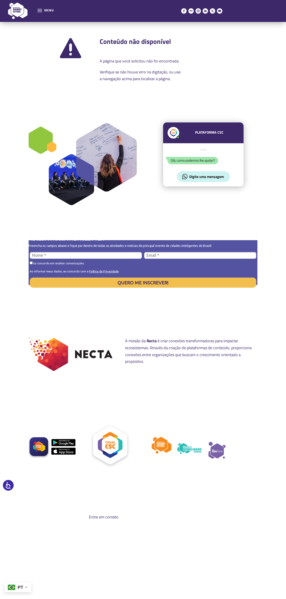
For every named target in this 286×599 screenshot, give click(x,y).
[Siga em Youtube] (219, 11)
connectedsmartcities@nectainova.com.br (178, 530)
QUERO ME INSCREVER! (143, 282)
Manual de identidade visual (159, 376)
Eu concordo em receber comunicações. (59, 263)
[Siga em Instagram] (198, 11)
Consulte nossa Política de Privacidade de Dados (143, 571)
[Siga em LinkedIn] (205, 11)
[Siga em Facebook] (184, 11)
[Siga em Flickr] (191, 11)
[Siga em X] (212, 11)
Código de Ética (214, 376)
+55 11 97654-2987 (113, 530)
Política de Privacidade (104, 271)
